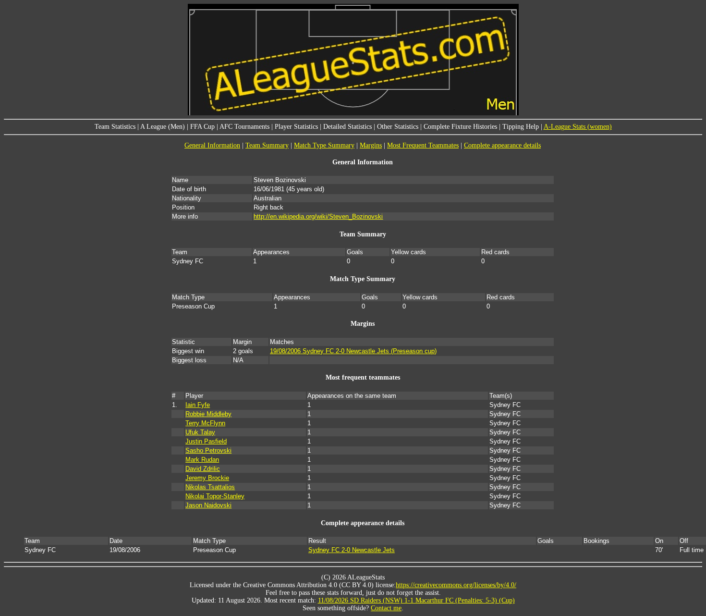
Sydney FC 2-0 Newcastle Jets (351, 550)
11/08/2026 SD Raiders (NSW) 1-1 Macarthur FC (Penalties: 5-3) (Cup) (416, 600)
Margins (371, 145)
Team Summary (267, 145)
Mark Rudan (202, 459)
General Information (212, 145)
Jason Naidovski (208, 505)
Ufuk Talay (200, 432)
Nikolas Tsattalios (210, 487)
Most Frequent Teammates (423, 145)
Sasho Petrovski (208, 450)
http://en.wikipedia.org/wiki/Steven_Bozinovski (318, 216)
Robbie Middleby (208, 414)
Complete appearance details (502, 145)
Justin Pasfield (206, 441)
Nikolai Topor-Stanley (214, 496)
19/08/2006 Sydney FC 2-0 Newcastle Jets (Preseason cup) (353, 351)
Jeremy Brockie (207, 477)
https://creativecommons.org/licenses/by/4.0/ (456, 585)
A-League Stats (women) (578, 126)
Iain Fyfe (197, 404)
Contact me (386, 608)
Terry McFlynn (205, 423)
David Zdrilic (202, 468)
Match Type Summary (324, 145)
